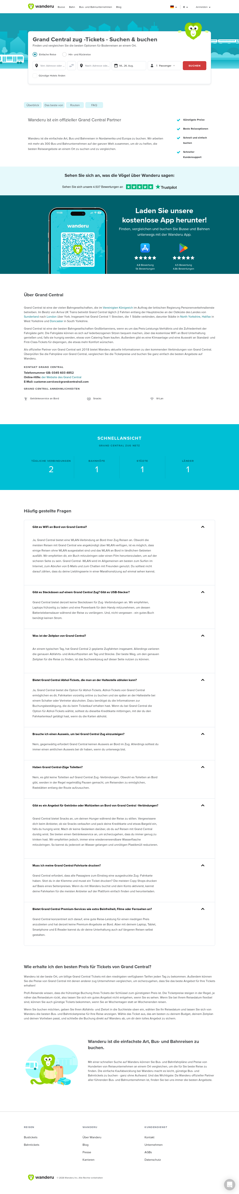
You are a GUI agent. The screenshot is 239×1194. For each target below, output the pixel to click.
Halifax (206, 316)
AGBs (148, 1152)
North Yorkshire (190, 316)
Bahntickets (31, 1144)
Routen (75, 105)
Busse (61, 6)
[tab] (47, 56)
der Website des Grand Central (61, 377)
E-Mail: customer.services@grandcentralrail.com (56, 381)
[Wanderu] (41, 6)
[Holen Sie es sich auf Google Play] (183, 248)
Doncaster (56, 321)
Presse (87, 1152)
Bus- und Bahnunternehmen (95, 6)
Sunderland (31, 316)
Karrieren (88, 1159)
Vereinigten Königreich (118, 307)
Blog (118, 6)
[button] (173, 7)
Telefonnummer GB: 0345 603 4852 (49, 372)
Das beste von (54, 105)
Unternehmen (154, 1144)
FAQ (94, 105)
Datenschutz (153, 1159)
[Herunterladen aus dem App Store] (145, 248)
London (52, 316)
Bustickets (30, 1137)
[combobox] (49, 65)
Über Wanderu (92, 1137)
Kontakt (149, 1137)
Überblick (33, 105)
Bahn (72, 6)
